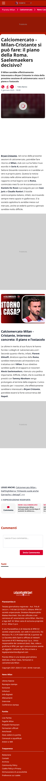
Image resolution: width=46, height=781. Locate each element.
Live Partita (7, 718)
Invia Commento (31, 552)
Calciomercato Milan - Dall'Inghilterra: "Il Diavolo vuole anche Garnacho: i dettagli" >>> (20, 491)
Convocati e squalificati (12, 738)
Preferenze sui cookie (11, 775)
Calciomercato (26, 9)
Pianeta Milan (8, 9)
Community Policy (9, 765)
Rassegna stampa (9, 684)
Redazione (6, 755)
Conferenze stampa (10, 705)
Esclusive (6, 687)
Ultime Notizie (8, 681)
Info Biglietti (7, 694)
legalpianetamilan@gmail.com (15, 652)
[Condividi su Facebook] (7, 87)
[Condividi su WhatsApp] (3, 87)
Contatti (5, 758)
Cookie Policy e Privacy (11, 768)
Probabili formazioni (10, 724)
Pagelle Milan (8, 721)
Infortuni (6, 691)
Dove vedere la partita (11, 735)
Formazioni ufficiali (10, 728)
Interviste (6, 701)
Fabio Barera (22, 87)
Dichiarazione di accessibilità (14, 772)
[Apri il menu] (3, 3)
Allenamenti (7, 698)
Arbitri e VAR (7, 742)
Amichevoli (6, 731)
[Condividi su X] (12, 87)
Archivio (5, 762)
